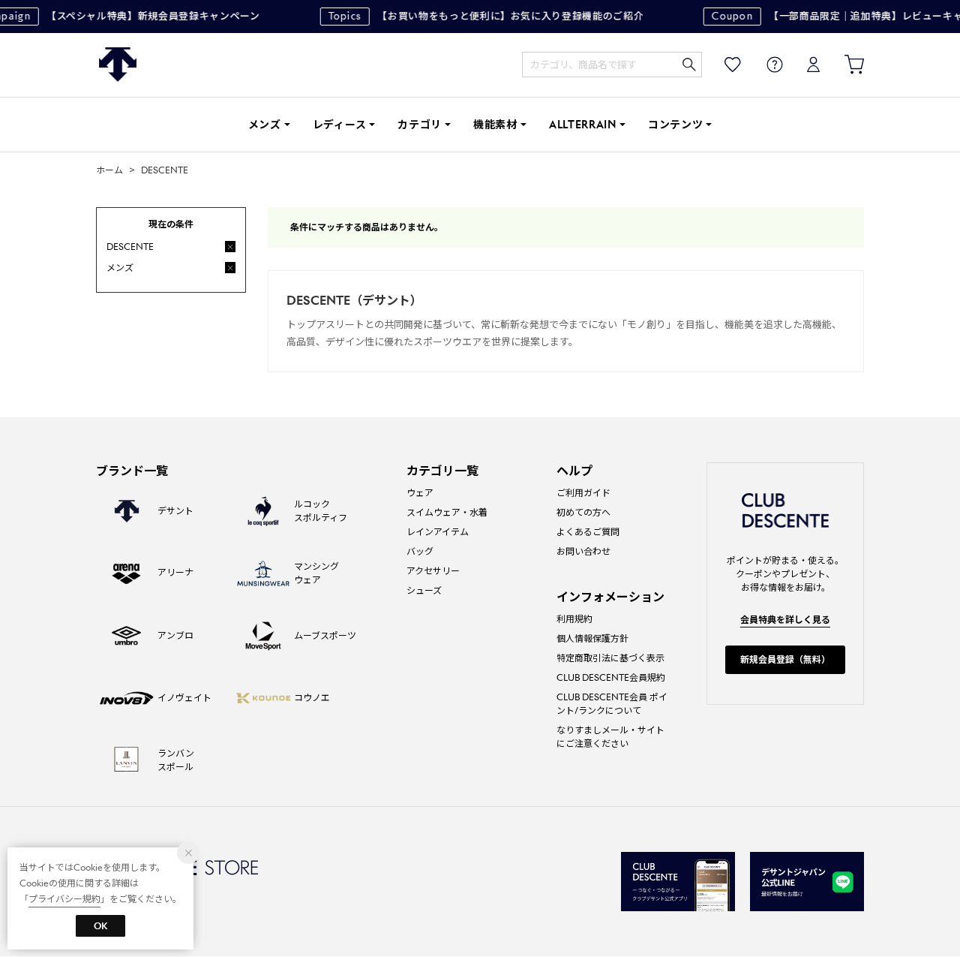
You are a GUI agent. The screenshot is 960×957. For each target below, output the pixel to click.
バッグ (420, 551)
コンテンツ (676, 124)
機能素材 (495, 124)
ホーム (109, 170)
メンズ (264, 124)
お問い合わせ (583, 551)
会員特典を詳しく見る (785, 619)
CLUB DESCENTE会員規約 (610, 677)
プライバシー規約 (64, 898)
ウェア (420, 492)
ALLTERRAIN (582, 124)
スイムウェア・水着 (447, 512)
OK (100, 925)
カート (844, 65)
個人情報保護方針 (592, 638)
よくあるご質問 (588, 531)
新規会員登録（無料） (785, 659)
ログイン (803, 65)
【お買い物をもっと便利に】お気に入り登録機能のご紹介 (480, 16)
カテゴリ (420, 124)
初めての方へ (583, 512)
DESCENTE (117, 65)
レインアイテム (437, 531)
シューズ (424, 590)
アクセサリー (433, 570)
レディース (340, 124)
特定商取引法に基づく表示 (610, 658)
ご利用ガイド (583, 492)
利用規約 (574, 618)
